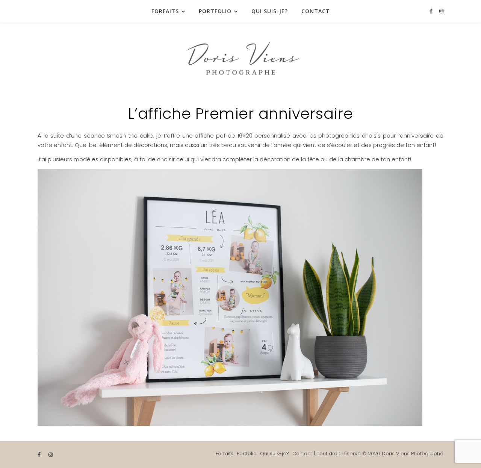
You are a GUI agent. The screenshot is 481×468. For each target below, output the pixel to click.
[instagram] (441, 11)
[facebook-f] (432, 11)
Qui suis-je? (269, 11)
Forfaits (165, 11)
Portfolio (215, 11)
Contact (315, 11)
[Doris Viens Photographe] (240, 56)
